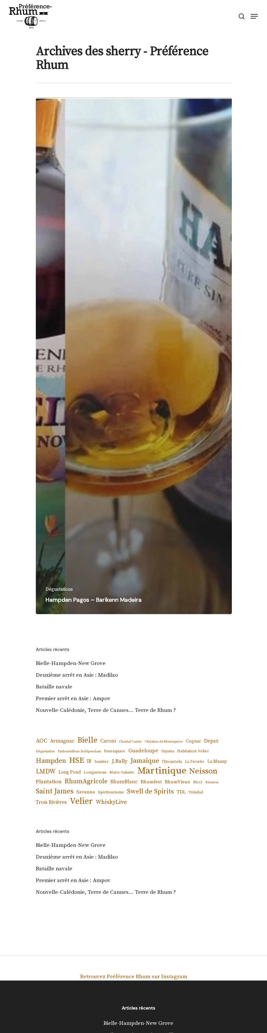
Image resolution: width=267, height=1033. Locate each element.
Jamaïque (145, 761)
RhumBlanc (124, 782)
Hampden (51, 761)
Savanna (86, 792)
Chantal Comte (130, 741)
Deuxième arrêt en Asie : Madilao (77, 675)
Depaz (211, 741)
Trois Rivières (51, 802)
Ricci (197, 782)
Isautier (101, 761)
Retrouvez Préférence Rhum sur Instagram (133, 976)
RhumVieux (177, 782)
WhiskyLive (111, 802)
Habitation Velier (193, 751)
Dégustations (59, 589)
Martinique (161, 770)
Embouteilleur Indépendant (79, 751)
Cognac (193, 741)
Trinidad (196, 792)
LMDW (46, 772)
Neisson (203, 771)
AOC (41, 741)
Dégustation (45, 751)
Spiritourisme (111, 792)
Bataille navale (54, 686)
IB (89, 761)
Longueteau (95, 772)
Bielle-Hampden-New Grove (70, 663)
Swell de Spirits (150, 791)
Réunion (211, 782)
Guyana (167, 751)
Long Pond (70, 772)
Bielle (87, 740)
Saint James (55, 791)
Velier (81, 801)
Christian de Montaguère (164, 741)
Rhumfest (151, 782)
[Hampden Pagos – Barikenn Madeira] (134, 355)
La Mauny (217, 761)
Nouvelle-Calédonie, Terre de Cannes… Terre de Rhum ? (106, 710)
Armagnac (62, 741)
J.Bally (120, 761)
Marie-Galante (121, 772)
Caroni (108, 741)
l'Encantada (172, 761)
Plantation (49, 781)
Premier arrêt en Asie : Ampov (73, 698)
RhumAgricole (85, 781)
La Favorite (194, 761)
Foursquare (114, 751)
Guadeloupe (143, 750)
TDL (181, 792)
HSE (76, 760)
